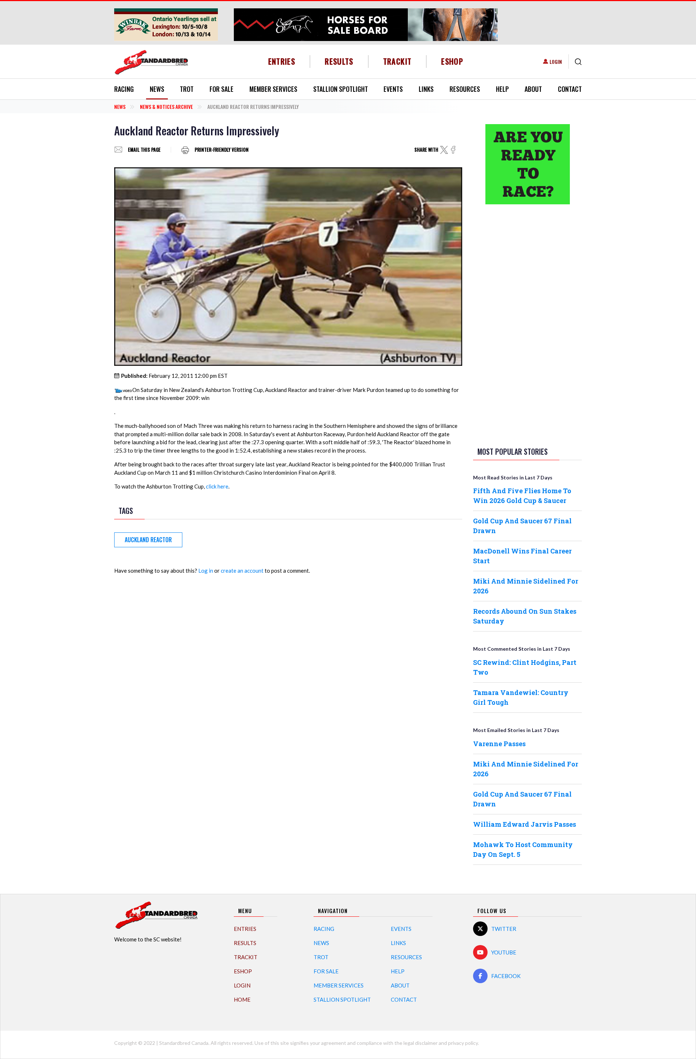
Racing (124, 89)
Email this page (144, 150)
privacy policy (463, 1043)
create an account (242, 570)
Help (502, 89)
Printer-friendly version (222, 150)
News (157, 89)
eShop (452, 61)
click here (217, 486)
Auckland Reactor (148, 539)
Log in (205, 570)
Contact (570, 89)
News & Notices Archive (166, 106)
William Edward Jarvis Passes (524, 824)
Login (556, 61)
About (533, 89)
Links (426, 89)
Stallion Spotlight (340, 89)
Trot (187, 89)
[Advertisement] (527, 324)
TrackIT (397, 61)
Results (339, 61)
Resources (465, 89)
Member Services (273, 89)
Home (242, 999)
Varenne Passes (499, 743)
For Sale (221, 89)
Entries (281, 61)
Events (393, 89)
